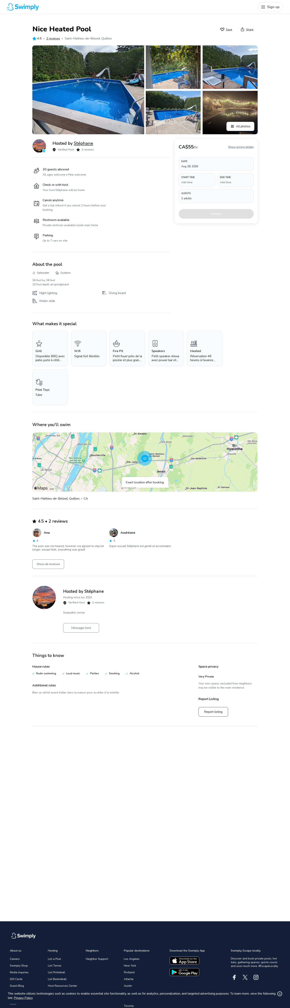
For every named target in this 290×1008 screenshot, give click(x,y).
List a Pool (54, 959)
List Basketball (57, 979)
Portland (129, 972)
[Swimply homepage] (77, 7)
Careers (15, 959)
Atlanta (128, 979)
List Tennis (54, 966)
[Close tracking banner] (279, 993)
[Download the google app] (184, 972)
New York (130, 966)
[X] (245, 977)
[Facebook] (234, 977)
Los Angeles (131, 959)
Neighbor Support (97, 959)
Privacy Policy (23, 998)
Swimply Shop (19, 966)
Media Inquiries (19, 972)
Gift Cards (16, 979)
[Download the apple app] (184, 961)
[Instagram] (256, 977)
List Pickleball (56, 972)
